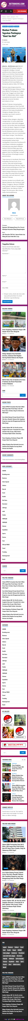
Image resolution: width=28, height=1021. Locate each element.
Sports (4, 533)
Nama (4, 275)
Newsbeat (4, 504)
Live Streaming (22, 11)
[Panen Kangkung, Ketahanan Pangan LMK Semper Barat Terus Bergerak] (14, 319)
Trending (17, 26)
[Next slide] (25, 760)
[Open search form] (11, 11)
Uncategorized (6, 556)
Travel (3, 548)
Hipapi (14, 950)
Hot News (5, 26)
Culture (4, 485)
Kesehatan (21, 953)
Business (4, 478)
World (3, 559)
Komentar (5, 253)
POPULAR (11, 26)
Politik (4, 515)
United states (16, 964)
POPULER (4, 522)
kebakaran (14, 953)
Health (4, 496)
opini (3, 511)
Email (4, 282)
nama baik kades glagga (9, 956)
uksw (10, 964)
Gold (4, 950)
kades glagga (6, 953)
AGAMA (4, 471)
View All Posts (20, 219)
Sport (22, 961)
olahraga (4, 508)
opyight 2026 (8, 1019)
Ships (17, 961)
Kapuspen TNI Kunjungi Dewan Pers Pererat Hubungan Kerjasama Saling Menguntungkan (13, 227)
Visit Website (8, 219)
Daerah (4, 489)
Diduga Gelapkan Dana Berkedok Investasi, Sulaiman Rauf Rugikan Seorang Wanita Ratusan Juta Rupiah (12, 355)
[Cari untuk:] (11, 570)
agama (4, 947)
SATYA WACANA (19, 959)
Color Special (5, 482)
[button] (2, 11)
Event (3, 493)
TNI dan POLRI (5, 544)
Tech (3, 541)
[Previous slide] (23, 760)
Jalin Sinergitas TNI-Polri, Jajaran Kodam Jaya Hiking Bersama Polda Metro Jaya (13, 234)
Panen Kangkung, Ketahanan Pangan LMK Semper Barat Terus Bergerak (13, 330)
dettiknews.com (16, 3)
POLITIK (5, 959)
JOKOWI (20, 950)
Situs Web (5, 288)
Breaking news (6, 474)
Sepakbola (4, 530)
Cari (3, 391)
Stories (4, 537)
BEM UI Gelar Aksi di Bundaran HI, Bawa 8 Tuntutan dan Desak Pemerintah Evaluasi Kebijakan (13, 382)
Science (4, 526)
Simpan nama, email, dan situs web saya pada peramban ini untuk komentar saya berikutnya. (14, 296)
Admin (5, 40)
